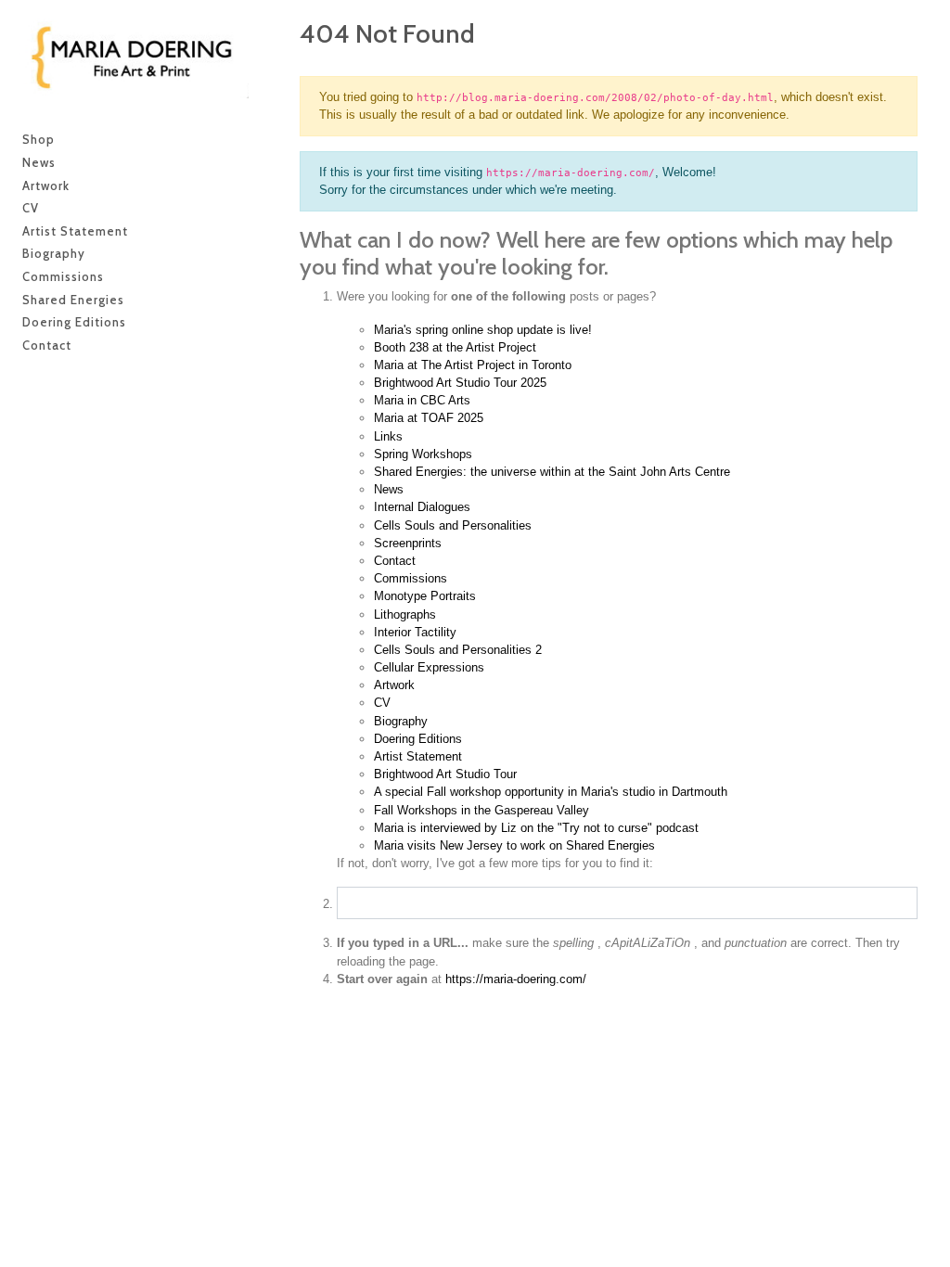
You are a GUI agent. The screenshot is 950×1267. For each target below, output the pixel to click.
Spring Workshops (423, 454)
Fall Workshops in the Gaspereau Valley (481, 810)
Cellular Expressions (429, 667)
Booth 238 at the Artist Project (455, 347)
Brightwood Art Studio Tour (445, 774)
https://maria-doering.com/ (515, 979)
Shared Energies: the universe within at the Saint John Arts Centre (552, 472)
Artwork (394, 685)
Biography (401, 721)
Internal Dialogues (422, 507)
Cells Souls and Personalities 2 (458, 650)
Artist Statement (418, 756)
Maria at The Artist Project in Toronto (472, 365)
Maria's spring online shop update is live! (483, 330)
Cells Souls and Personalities (453, 525)
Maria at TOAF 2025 (428, 418)
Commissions (410, 578)
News (389, 489)
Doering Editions (418, 739)
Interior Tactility (415, 632)
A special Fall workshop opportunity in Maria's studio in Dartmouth (550, 792)
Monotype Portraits (425, 596)
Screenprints (408, 543)
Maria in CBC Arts (422, 400)
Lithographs (405, 614)
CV (382, 703)
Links (388, 436)
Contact (395, 561)
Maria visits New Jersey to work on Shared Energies (514, 845)
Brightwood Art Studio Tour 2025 (460, 383)
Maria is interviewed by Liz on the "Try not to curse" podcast (536, 828)
